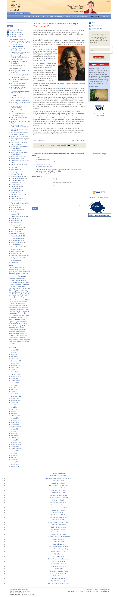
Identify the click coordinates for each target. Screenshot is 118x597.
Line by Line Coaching (15, 301)
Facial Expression (16, 199)
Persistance (14, 225)
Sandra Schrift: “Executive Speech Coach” (19, 153)
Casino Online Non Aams (58, 532)
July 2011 (14, 405)
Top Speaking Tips (16, 258)
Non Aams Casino (58, 480)
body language (15, 172)
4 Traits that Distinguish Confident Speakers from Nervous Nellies (18, 48)
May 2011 (14, 409)
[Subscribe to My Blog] (8, 30)
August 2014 (15, 350)
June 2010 (14, 431)
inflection (11, 299)
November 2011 (16, 396)
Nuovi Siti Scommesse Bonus (58, 573)
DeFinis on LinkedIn (16, 32)
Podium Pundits (16, 150)
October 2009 (15, 446)
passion (13, 218)
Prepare (27, 311)
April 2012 (14, 392)
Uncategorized (15, 260)
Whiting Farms (48, 58)
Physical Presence (16, 227)
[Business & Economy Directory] (99, 193)
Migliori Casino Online (58, 578)
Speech (28, 325)
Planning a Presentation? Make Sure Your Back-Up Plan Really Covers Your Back (20, 43)
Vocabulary (14, 262)
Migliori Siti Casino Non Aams (58, 571)
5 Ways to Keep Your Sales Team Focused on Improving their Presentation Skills (19, 75)
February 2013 (15, 374)
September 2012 (16, 381)
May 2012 (14, 389)
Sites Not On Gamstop (58, 520)
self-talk (25, 323)
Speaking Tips (15, 245)
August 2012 (15, 383)
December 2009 (16, 442)
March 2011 (14, 413)
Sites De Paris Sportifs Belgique (58, 546)
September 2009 (16, 449)
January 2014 (15, 359)
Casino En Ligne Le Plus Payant (58, 583)
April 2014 (14, 354)
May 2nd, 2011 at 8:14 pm (43, 159)
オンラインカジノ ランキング (58, 507)
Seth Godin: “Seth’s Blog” (19, 156)
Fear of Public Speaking (18, 203)
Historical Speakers (17, 209)
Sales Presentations (17, 242)
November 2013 (16, 361)
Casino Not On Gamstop (58, 524)
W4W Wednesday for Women (17, 339)
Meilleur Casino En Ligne (58, 551)
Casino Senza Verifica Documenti (58, 559)
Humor (13, 212)
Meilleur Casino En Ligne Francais (58, 522)
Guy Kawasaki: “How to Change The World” (18, 114)
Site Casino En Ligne (58, 561)
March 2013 (14, 372)
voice (26, 337)
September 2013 (16, 365)
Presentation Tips (16, 238)
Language (14, 214)
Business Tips (15, 174)
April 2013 (14, 370)
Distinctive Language (19, 216)
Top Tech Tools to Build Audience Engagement (18, 84)
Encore (23, 278)
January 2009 (15, 462)
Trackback (60, 145)
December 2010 (16, 420)
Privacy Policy (99, 590)
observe (18, 303)
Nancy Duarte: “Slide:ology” (19, 136)
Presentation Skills (16, 236)
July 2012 (14, 385)
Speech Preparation (17, 247)
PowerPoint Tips (16, 234)
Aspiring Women (39, 140)
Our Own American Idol (18, 65)
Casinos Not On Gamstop (58, 483)
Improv (25, 297)
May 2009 (14, 457)
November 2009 (16, 444)
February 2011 (15, 416)
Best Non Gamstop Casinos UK (58, 497)
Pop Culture (14, 231)
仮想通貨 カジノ (58, 554)
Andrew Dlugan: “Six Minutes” (20, 100)
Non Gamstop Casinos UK (58, 495)
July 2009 (14, 453)
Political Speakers (16, 229)
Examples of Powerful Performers (17, 187)
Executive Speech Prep (16, 288)
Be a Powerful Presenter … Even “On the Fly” (19, 88)
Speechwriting (15, 249)
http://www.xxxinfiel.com (43, 165)
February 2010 (15, 438)
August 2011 (15, 403)
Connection (26, 271)
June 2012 (14, 387)
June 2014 (14, 352)
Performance (15, 220)
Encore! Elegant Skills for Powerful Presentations (17, 281)
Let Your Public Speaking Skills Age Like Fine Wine (20, 53)
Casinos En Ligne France (58, 566)
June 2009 (14, 455)
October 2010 (15, 424)
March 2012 (14, 394)
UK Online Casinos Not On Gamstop (58, 515)
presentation (13, 313)
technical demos (20, 331)
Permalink (52, 145)
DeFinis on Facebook (16, 34)
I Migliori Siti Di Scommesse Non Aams (58, 478)
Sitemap (107, 590)
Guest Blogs (14, 207)
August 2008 (15, 466)
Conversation (13, 276)
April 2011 (14, 411)
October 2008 (15, 464)
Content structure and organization (17, 181)
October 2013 (15, 363)
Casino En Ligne (58, 544)
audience (12, 267)
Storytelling (14, 253)
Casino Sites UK (58, 512)
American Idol (41, 99)
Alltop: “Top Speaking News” (19, 98)
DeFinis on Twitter (15, 36)
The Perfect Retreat (78, 140)
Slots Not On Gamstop (58, 500)
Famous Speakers (16, 201)
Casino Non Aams (58, 539)
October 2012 (15, 378)
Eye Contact (14, 196)
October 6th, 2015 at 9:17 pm (44, 166)
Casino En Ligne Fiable (58, 534)
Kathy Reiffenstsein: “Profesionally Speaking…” (19, 126)
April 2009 (14, 460)
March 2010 (14, 435)
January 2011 (15, 418)
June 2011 (14, 407)
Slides (10, 325)
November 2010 (16, 422)
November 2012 (16, 376)
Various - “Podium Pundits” (19, 164)
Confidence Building (17, 176)
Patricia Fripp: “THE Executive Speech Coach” (20, 147)
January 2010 (15, 440)
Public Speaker (15, 319)
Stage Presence (16, 251)
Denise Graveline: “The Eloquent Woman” (18, 107)
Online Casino (58, 569)
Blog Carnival (15, 170)
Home (108, 1)
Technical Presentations (18, 256)
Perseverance (15, 223)
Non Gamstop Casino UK (58, 529)
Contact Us (90, 590)
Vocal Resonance (20, 337)
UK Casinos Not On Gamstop (58, 485)
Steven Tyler (60, 88)
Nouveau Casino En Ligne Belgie (58, 549)
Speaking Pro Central (17, 158)
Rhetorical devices (16, 240)
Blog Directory (104, 197)
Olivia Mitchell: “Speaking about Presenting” (19, 143)
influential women (18, 299)
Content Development (17, 178)
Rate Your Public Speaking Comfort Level (19, 62)
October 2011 (15, 398)
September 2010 (16, 427)
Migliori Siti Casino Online (58, 476)
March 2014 (14, 356)
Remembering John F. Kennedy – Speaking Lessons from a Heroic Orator (20, 57)
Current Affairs (15, 184)
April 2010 (14, 433)
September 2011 (16, 400)
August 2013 (15, 367)
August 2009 (15, 451)
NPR (46, 55)
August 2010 (15, 429)
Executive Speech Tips (18, 194)
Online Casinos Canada (58, 505)
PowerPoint (12, 311)
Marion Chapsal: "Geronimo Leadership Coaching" (19, 133)
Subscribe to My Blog (16, 30)
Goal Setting (14, 205)
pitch (10, 309)
